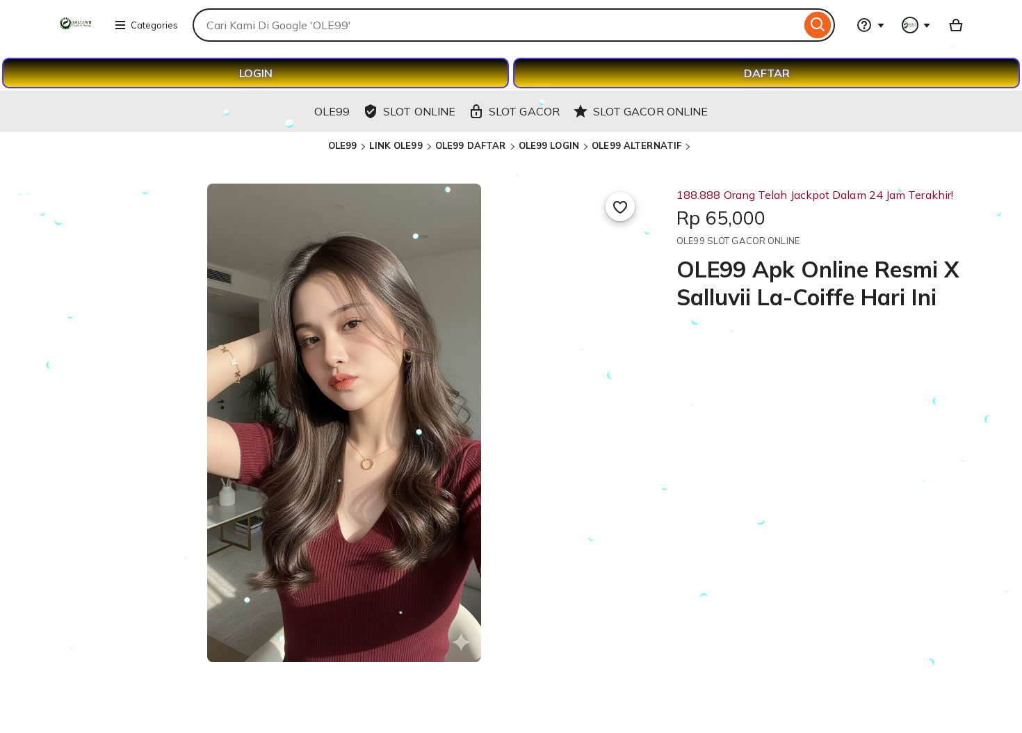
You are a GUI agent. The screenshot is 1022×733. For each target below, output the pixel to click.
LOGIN (256, 73)
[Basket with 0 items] (956, 25)
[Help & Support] (870, 25)
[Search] (818, 25)
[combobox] (497, 25)
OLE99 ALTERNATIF (636, 145)
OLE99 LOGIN (549, 145)
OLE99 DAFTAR (470, 145)
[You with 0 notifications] (916, 25)
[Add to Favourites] (620, 206)
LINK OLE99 (395, 145)
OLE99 (342, 145)
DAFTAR (767, 73)
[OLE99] (74, 33)
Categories (154, 25)
